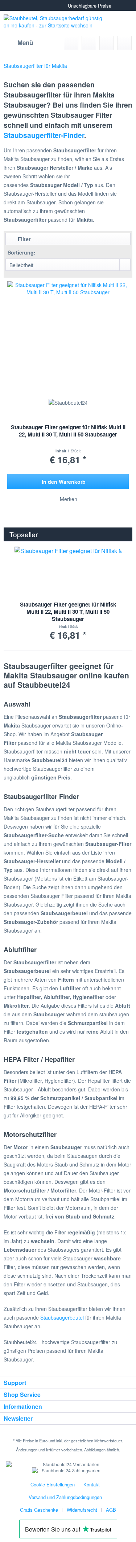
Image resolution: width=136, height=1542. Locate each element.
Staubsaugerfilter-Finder (44, 135)
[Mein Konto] (106, 43)
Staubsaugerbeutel (62, 1317)
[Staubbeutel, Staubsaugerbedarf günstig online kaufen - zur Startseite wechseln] (55, 23)
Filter (23, 239)
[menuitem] (18, 43)
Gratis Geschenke (39, 1509)
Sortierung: (22, 252)
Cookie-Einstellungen (52, 1484)
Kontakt (91, 1484)
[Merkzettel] (89, 43)
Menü (25, 42)
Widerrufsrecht (82, 1509)
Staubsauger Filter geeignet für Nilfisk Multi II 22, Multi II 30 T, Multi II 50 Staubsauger (68, 430)
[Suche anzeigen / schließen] (71, 43)
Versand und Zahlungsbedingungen (65, 1497)
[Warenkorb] (124, 43)
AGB (111, 1509)
